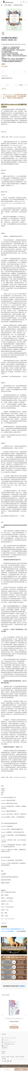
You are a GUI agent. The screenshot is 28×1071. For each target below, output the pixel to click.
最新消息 (3, 1056)
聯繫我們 (3, 1051)
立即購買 (21, 1069)
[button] (24, 19)
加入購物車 (7, 1069)
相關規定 (22, 986)
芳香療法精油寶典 (14, 1021)
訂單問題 (17, 1056)
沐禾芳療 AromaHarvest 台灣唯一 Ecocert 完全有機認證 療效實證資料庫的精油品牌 (14, 1066)
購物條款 (8, 1056)
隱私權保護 (22, 1056)
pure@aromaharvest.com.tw (9, 1042)
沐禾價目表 (4, 1058)
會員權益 (12, 1056)
